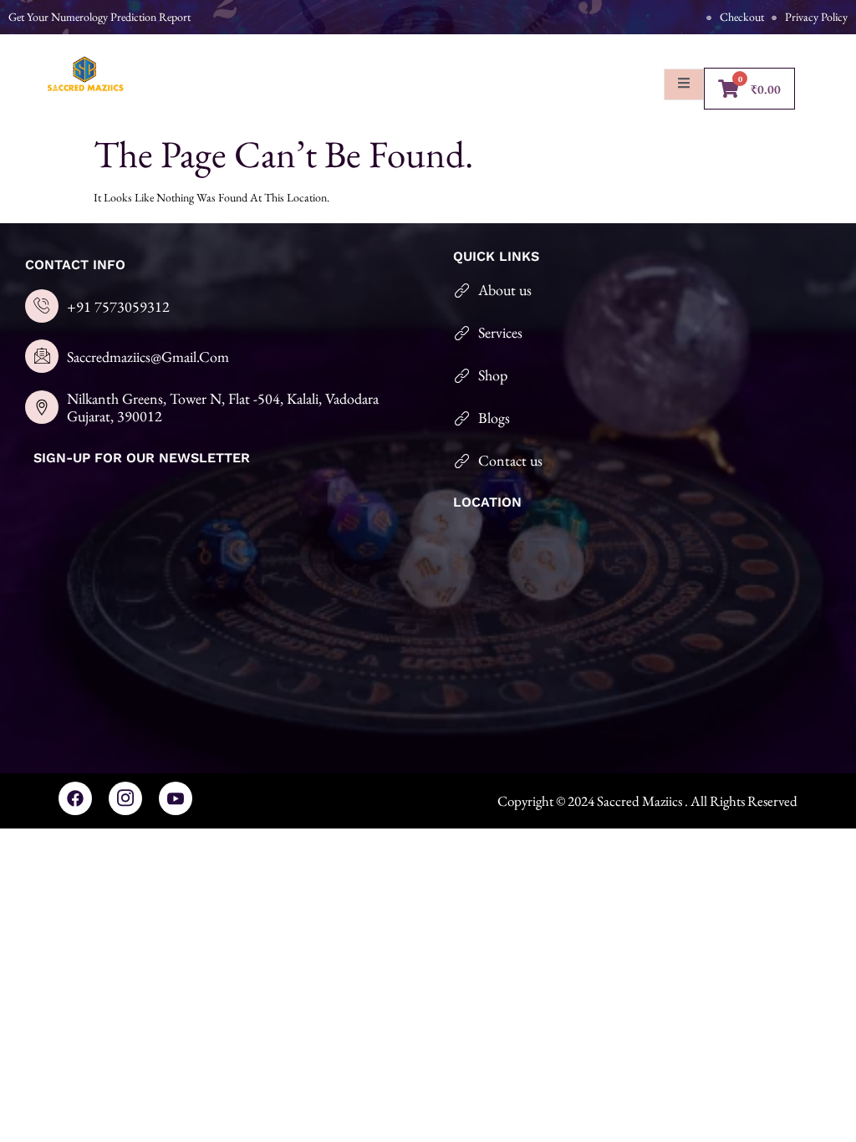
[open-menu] (684, 84)
